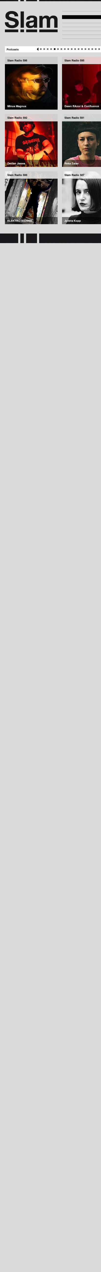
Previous (37, 49)
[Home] (31, 30)
